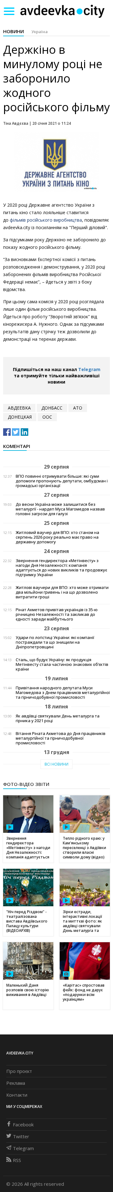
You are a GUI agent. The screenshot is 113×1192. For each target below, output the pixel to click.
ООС (47, 417)
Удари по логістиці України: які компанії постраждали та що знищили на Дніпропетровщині (55, 642)
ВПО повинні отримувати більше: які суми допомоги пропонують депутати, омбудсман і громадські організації (62, 481)
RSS (17, 1160)
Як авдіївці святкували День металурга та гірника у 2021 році (58, 718)
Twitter (21, 1136)
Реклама (15, 1083)
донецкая (20, 417)
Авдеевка (19, 408)
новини (13, 31)
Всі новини (56, 764)
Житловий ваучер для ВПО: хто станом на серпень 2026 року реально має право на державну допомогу (57, 537)
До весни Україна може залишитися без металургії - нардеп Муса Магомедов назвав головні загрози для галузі (60, 509)
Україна (39, 31)
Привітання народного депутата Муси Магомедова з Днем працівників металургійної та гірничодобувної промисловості (63, 693)
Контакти (16, 1095)
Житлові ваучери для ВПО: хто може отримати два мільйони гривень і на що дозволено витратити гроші (62, 592)
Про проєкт (19, 1071)
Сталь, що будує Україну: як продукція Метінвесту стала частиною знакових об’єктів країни (62, 664)
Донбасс (51, 408)
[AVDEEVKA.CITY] (62, 11)
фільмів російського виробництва (45, 220)
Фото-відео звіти (26, 784)
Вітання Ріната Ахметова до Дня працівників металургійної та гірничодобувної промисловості (60, 738)
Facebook (23, 1124)
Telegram (89, 369)
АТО (77, 408)
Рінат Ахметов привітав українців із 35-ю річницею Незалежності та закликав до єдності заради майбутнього (57, 614)
